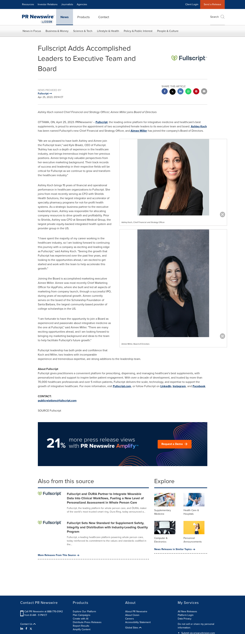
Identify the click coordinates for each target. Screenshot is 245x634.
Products (83, 17)
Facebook (199, 386)
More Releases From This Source (57, 555)
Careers (129, 619)
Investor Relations (48, 4)
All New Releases (187, 611)
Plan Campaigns (81, 615)
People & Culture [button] (167, 31)
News (64, 17)
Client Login (191, 4)
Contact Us (26, 624)
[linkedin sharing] (180, 91)
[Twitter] (31, 628)
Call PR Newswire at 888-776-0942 (43, 611)
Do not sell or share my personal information (196, 626)
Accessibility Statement (138, 622)
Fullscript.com (122, 386)
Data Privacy (184, 619)
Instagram (179, 386)
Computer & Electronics (161, 540)
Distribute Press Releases (87, 622)
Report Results (81, 626)
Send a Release (212, 4)
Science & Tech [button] (82, 31)
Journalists (67, 4)
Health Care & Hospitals (191, 512)
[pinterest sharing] (196, 91)
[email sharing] (204, 91)
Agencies (82, 4)
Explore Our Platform (84, 611)
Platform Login (186, 615)
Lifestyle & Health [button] (108, 31)
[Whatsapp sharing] (188, 91)
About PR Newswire (136, 611)
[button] (173, 177)
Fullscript (101, 122)
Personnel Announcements (192, 540)
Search (214, 17)
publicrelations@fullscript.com (57, 400)
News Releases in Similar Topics (173, 549)
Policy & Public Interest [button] (138, 31)
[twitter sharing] (172, 92)
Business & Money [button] (57, 31)
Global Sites (132, 628)
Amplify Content (81, 629)
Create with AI (80, 619)
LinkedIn (165, 386)
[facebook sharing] (165, 91)
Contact (103, 17)
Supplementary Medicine (162, 512)
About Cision (132, 615)
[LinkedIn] (22, 628)
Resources (28, 4)
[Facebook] (26, 628)
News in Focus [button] (32, 31)
